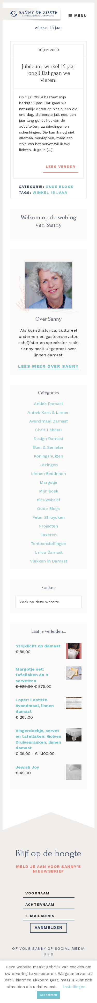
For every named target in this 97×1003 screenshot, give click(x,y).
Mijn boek (48, 491)
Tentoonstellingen (48, 543)
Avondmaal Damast (48, 421)
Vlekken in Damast (48, 561)
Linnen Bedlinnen (48, 473)
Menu (80, 15)
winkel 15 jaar (50, 192)
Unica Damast (49, 552)
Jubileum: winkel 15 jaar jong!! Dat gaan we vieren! (48, 73)
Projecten (48, 526)
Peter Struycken (48, 517)
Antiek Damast (48, 403)
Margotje (48, 482)
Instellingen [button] (74, 986)
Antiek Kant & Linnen (48, 412)
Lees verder (60, 166)
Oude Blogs (59, 186)
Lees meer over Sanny (48, 366)
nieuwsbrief (48, 499)
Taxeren (49, 534)
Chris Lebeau (48, 429)
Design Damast (48, 438)
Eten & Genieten (48, 447)
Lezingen (49, 464)
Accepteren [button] (48, 995)
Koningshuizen (48, 456)
